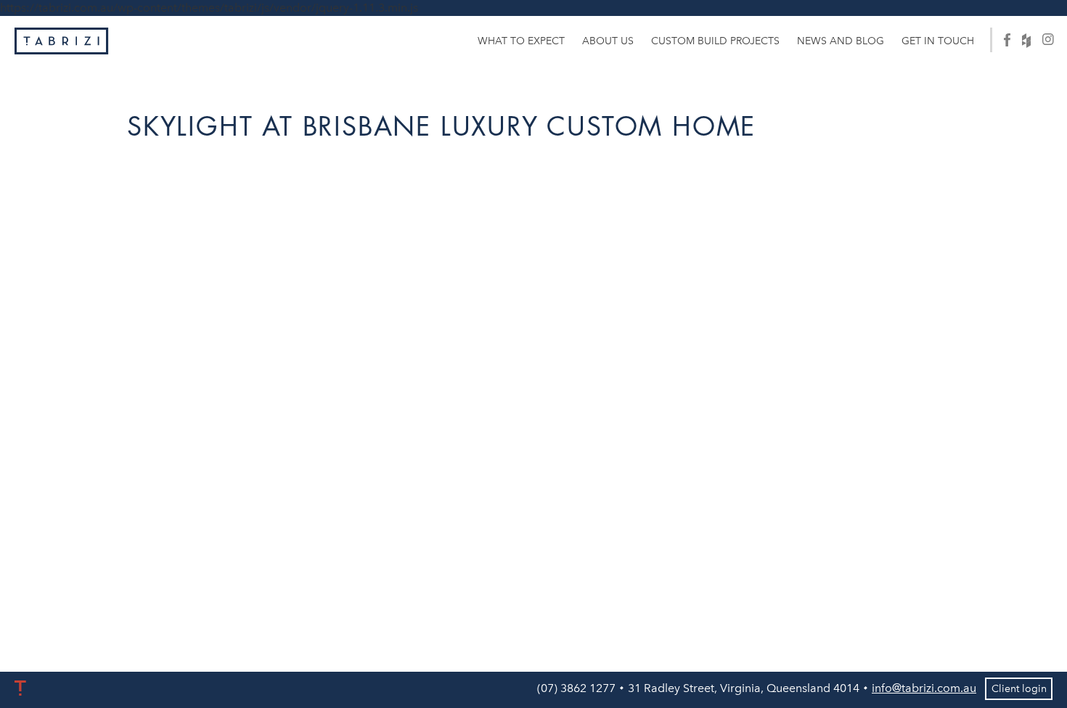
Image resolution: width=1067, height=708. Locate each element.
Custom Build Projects (715, 41)
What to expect (521, 41)
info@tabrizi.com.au (924, 688)
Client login (1019, 689)
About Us (608, 41)
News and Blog (840, 41)
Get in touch (938, 41)
